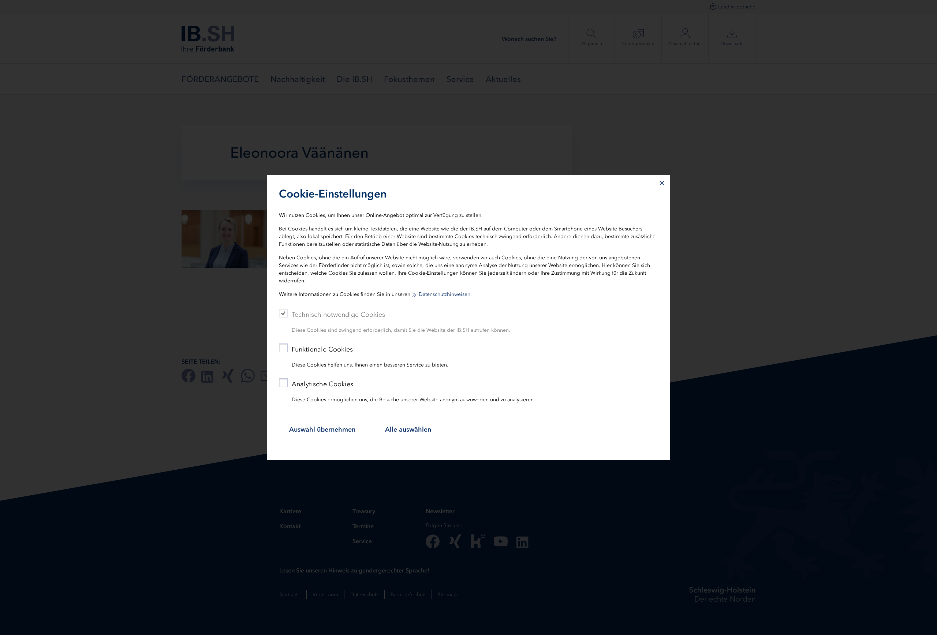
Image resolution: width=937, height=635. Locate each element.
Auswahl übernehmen (322, 429)
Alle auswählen (408, 429)
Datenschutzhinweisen (444, 294)
